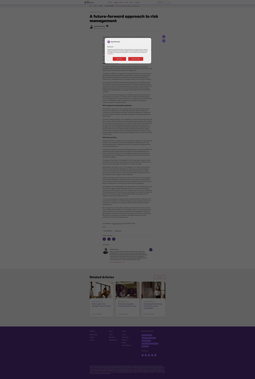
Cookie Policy (110, 53)
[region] (128, 50)
